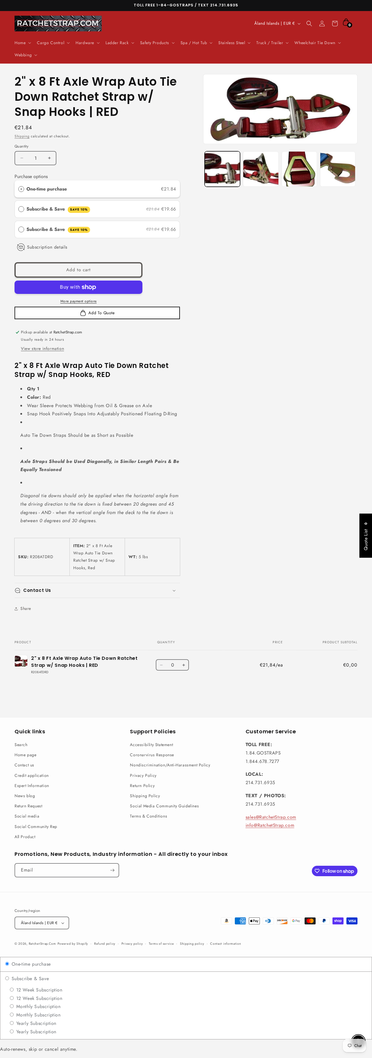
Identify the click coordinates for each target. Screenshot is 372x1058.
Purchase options (31, 176)
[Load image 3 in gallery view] (299, 169)
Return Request (28, 806)
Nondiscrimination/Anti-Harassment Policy (170, 765)
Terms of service (161, 943)
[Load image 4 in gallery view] (337, 169)
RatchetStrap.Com (42, 943)
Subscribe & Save (57, 209)
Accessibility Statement (151, 745)
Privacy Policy (143, 775)
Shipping (22, 136)
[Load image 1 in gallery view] (222, 169)
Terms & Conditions (148, 816)
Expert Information (32, 785)
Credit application (32, 775)
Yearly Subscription (35, 1023)
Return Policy (142, 785)
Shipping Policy (145, 796)
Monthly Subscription (38, 1006)
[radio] (21, 189)
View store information (42, 348)
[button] (22, 43)
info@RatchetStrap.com (270, 825)
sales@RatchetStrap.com (271, 817)
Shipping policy (192, 943)
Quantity (21, 146)
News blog (25, 796)
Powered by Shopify (73, 943)
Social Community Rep (36, 826)
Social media (27, 816)
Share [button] (25, 608)
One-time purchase (46, 189)
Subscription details (47, 247)
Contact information (225, 943)
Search (21, 745)
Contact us (24, 765)
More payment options (78, 301)
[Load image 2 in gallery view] (260, 169)
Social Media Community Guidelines (164, 806)
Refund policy (104, 943)
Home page (25, 755)
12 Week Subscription (38, 990)
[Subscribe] (112, 870)
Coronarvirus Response (152, 755)
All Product (25, 837)
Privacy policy (132, 943)
